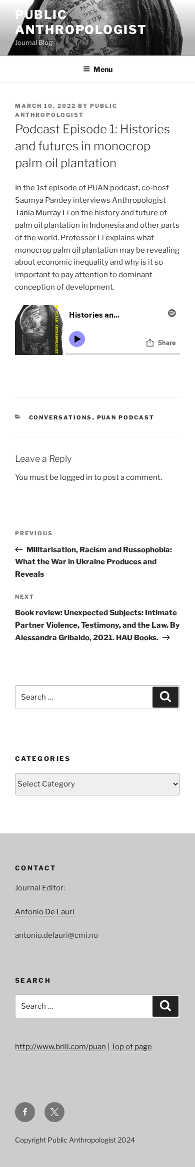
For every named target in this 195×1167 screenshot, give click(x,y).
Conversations (60, 417)
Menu (103, 69)
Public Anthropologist (81, 22)
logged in (76, 477)
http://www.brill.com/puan (60, 1046)
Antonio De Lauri (44, 911)
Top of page (131, 1046)
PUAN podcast (126, 417)
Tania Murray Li (42, 212)
